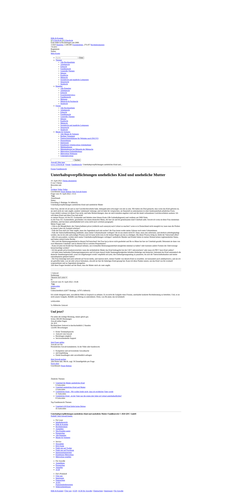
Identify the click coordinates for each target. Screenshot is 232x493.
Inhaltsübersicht (62, 422)
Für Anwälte (118, 491)
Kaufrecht (64, 75)
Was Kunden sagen (63, 431)
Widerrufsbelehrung (63, 487)
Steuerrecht (64, 82)
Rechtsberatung (61, 427)
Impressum (64, 143)
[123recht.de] (62, 40)
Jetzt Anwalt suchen (58, 359)
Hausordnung (65, 140)
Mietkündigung (66, 147)
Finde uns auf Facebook (65, 450)
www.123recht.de (57, 165)
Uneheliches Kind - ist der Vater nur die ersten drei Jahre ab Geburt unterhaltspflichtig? (89, 396)
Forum (58, 106)
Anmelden (60, 429)
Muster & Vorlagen (63, 132)
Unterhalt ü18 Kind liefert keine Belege (71, 406)
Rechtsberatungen (97, 45)
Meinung (63, 99)
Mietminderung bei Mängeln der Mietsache (76, 149)
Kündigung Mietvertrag (65, 455)
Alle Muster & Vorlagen (69, 134)
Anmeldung (60, 463)
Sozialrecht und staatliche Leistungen (74, 80)
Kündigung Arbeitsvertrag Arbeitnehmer (75, 145)
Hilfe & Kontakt (57, 38)
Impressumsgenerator (64, 452)
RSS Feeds (60, 446)
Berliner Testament (67, 136)
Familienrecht (65, 69)
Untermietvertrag (66, 156)
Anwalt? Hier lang (58, 162)
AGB (58, 470)
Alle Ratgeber (65, 88)
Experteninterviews (67, 95)
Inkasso (63, 73)
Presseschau (60, 433)
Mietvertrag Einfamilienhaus (71, 151)
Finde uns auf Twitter (64, 448)
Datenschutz (60, 480)
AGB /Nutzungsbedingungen (64, 483)
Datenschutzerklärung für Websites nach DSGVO (79, 138)
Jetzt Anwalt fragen (79, 192)
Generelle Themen (67, 71)
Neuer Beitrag (66, 192)
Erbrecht (63, 67)
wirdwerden (55, 286)
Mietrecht (64, 77)
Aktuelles (59, 467)
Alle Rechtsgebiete (67, 62)
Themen (59, 60)
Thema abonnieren (69, 181)
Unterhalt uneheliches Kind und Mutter (70, 387)
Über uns (59, 476)
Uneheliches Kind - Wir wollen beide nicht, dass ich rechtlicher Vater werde (84, 392)
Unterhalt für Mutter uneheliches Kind (70, 383)
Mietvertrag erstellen (63, 457)
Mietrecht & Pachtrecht (69, 101)
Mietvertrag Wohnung (68, 154)
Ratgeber (60, 45)
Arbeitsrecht (65, 64)
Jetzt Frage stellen (57, 342)
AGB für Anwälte (85, 491)
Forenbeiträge (77, 45)
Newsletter (60, 444)
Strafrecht (64, 84)
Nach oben (55, 364)
